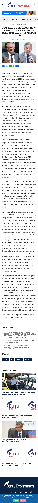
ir (11, 359)
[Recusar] (36, 498)
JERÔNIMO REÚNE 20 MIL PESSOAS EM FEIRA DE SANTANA (19, 341)
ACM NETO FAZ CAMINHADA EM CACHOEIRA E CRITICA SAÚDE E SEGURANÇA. (16, 347)
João (13, 39)
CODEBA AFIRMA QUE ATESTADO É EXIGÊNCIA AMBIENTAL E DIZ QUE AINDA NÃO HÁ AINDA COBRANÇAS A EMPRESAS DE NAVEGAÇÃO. (20, 335)
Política (5, 19)
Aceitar (16, 500)
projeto (19, 359)
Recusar (23, 500)
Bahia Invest (26, 19)
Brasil (5, 359)
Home (13, 24)
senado (27, 359)
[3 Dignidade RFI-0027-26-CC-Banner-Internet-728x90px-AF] (19, 13)
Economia (15, 19)
